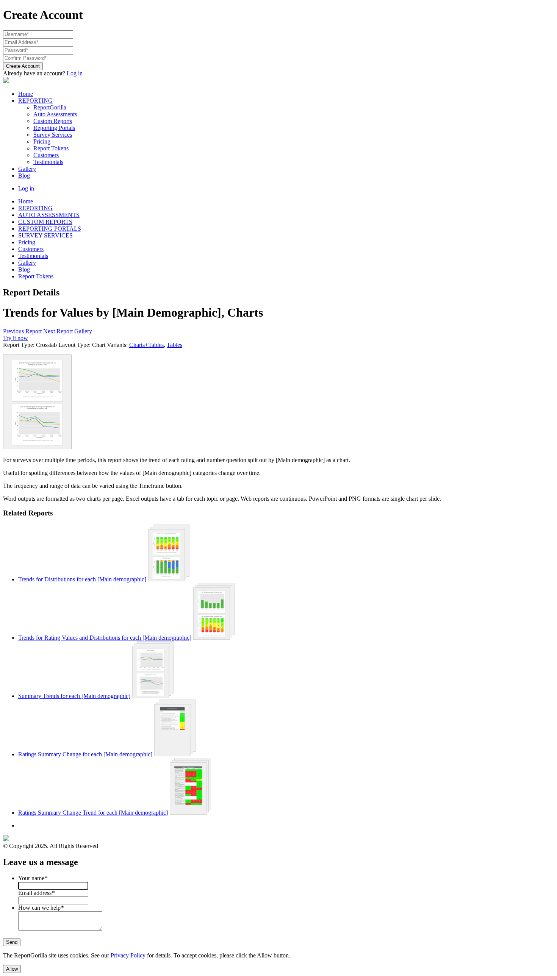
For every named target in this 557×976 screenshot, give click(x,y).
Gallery (27, 169)
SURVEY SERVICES (45, 235)
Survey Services (52, 134)
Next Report (58, 331)
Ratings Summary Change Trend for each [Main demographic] (93, 812)
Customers (46, 155)
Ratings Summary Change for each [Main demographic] (85, 754)
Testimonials (48, 162)
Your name (32, 878)
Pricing (41, 141)
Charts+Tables (146, 345)
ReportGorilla (49, 107)
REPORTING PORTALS (49, 228)
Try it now (15, 338)
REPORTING (35, 100)
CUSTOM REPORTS (45, 222)
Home (25, 94)
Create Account (23, 66)
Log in (75, 73)
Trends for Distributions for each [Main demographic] (82, 579)
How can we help (41, 907)
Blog (24, 175)
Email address (36, 893)
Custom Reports (52, 121)
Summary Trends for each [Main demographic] (74, 696)
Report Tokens (51, 148)
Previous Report (22, 331)
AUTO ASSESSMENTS (49, 215)
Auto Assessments (55, 114)
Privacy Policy (128, 955)
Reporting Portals (54, 128)
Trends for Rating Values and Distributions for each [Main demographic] (104, 637)
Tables (174, 345)
